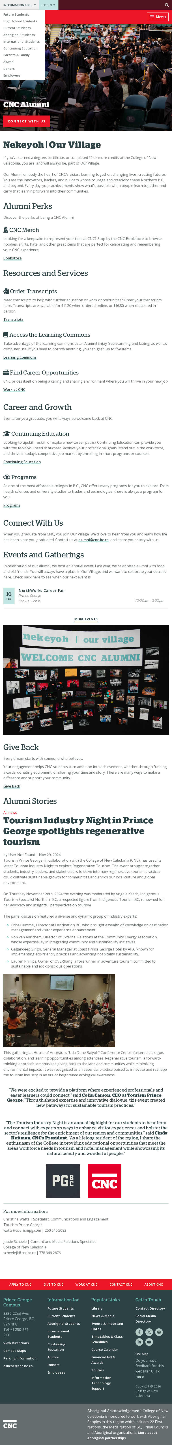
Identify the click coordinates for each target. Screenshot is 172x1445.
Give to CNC (53, 1284)
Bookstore (12, 258)
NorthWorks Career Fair (42, 590)
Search (115, 5)
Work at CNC (14, 389)
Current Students (17, 28)
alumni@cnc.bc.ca (93, 539)
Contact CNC (121, 1284)
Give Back (11, 786)
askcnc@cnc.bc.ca (18, 1366)
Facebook (139, 1332)
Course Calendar (104, 1349)
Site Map (141, 1354)
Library (97, 1308)
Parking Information (20, 1358)
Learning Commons (20, 357)
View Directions (16, 1343)
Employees (11, 75)
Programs (11, 505)
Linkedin (139, 1342)
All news (10, 812)
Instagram (159, 1332)
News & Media (102, 1316)
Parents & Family (16, 55)
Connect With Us (27, 121)
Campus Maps (14, 1350)
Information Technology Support (101, 1383)
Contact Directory (150, 1308)
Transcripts (13, 319)
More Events (86, 619)
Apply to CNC (20, 1284)
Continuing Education (20, 48)
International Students (21, 41)
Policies (97, 1370)
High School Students (20, 21)
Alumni (8, 62)
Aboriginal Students (19, 35)
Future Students (16, 14)
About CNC (153, 1284)
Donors (9, 68)
